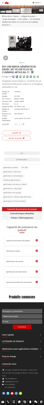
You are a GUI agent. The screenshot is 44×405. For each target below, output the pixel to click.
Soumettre (22, 327)
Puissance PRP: (7, 101)
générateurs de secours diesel (15, 184)
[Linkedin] (8, 393)
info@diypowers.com (12, 382)
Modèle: (4, 96)
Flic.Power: (5, 104)
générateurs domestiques (13, 176)
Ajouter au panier (15, 138)
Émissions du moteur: (6, 115)
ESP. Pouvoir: (6, 99)
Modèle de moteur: (5, 110)
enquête (15, 133)
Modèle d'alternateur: (6, 119)
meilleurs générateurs (11, 180)
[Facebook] (3, 393)
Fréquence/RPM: (7, 106)
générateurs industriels (12, 188)
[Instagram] (16, 393)
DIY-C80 (24, 167)
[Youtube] (12, 393)
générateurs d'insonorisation (14, 201)
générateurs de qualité (12, 192)
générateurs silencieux (12, 172)
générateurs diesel (10, 167)
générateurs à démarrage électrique (17, 197)
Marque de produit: (5, 93)
